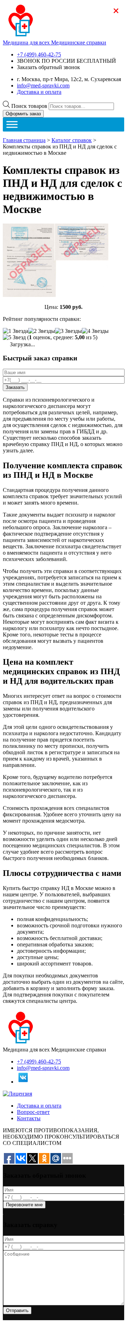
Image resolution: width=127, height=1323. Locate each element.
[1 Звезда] (15, 331)
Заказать (15, 387)
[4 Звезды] (95, 331)
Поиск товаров (29, 106)
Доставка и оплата (39, 92)
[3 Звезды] (68, 331)
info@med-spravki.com (43, 86)
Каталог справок (72, 140)
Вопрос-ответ (33, 1112)
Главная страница (24, 140)
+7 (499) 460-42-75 (39, 54)
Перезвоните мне (24, 1204)
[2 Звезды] (41, 331)
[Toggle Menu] (12, 124)
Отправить (17, 1310)
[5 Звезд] (14, 337)
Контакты (29, 1118)
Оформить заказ (23, 113)
